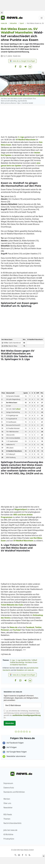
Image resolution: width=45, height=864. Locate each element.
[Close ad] (1, 12)
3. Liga (12, 660)
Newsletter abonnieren (16, 756)
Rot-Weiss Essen (31, 662)
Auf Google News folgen (16, 752)
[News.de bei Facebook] (22, 855)
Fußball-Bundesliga (17, 662)
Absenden (9, 723)
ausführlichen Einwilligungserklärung (26, 715)
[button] (22, 61)
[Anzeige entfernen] (43, 856)
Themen (6, 819)
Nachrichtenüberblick (12, 823)
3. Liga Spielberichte (23, 660)
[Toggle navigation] (41, 18)
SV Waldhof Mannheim (18, 665)
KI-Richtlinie (8, 834)
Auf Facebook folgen (15, 743)
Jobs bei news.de (10, 830)
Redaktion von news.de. (25, 670)
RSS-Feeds (7, 814)
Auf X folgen (11, 747)
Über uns (7, 803)
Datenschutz (8, 787)
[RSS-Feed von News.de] (29, 855)
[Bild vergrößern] (43, 73)
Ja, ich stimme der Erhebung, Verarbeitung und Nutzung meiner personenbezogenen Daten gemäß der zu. (22, 714)
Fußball (34, 660)
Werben (6, 799)
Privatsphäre (8, 839)
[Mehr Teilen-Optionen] (30, 66)
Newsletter (8, 807)
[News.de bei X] (26, 855)
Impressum (8, 783)
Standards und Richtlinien (14, 792)
